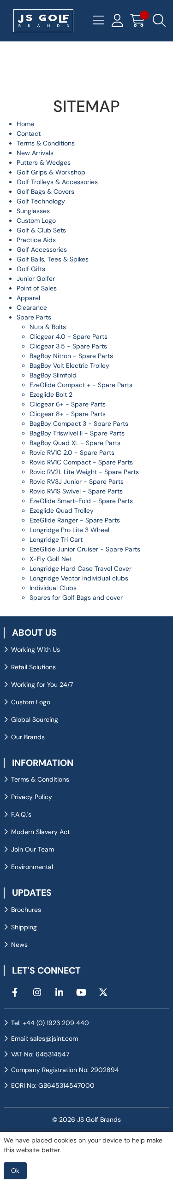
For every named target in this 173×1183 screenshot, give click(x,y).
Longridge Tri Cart (56, 539)
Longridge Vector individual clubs (79, 578)
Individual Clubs (53, 588)
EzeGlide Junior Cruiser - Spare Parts (85, 549)
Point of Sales (37, 288)
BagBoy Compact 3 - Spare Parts (79, 423)
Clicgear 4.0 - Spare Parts (68, 336)
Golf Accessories (42, 249)
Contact (29, 133)
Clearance (32, 307)
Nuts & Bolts (48, 327)
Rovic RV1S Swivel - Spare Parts (76, 491)
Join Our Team (32, 849)
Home (25, 124)
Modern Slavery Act (40, 832)
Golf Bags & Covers (45, 191)
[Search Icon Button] (159, 21)
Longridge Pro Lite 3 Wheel (69, 530)
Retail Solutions (33, 667)
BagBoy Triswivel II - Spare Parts (77, 433)
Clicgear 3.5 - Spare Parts (68, 346)
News (19, 944)
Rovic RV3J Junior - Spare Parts (77, 481)
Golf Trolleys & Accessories (57, 182)
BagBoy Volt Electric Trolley (69, 365)
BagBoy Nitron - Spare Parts (71, 356)
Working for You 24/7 (42, 684)
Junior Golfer (36, 278)
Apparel (28, 298)
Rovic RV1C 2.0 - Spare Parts (72, 452)
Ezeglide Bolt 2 (51, 394)
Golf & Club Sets (41, 230)
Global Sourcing (34, 719)
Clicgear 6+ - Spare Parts (68, 404)
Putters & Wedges (44, 162)
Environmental (32, 867)
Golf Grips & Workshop (51, 172)
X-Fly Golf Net (51, 559)
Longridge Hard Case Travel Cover (80, 568)
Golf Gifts (31, 269)
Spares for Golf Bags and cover (76, 597)
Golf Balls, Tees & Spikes (53, 259)
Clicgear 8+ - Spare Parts (68, 414)
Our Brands (28, 737)
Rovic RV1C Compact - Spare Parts (81, 462)
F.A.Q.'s (21, 814)
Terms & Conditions (46, 143)
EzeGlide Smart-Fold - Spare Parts (81, 501)
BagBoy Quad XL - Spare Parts (75, 443)
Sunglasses (33, 211)
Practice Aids (36, 240)
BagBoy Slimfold (53, 375)
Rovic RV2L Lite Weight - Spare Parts (84, 472)
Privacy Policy (31, 797)
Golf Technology (41, 201)
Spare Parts (34, 317)
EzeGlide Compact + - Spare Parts (81, 385)
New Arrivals (35, 153)
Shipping (24, 927)
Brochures (26, 909)
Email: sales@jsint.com (44, 1038)
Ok (15, 1170)
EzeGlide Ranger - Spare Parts (75, 520)
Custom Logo (36, 220)
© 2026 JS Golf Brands (86, 1119)
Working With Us (35, 649)
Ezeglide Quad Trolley (62, 510)
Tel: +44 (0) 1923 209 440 (50, 1023)
